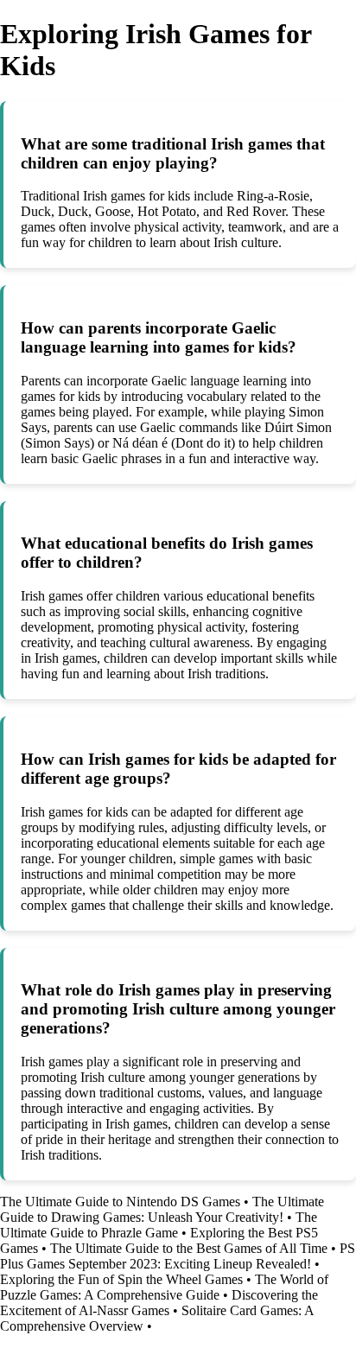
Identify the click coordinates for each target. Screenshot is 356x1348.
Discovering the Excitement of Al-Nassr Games (159, 1303)
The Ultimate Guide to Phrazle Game (158, 1225)
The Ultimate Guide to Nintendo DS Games (120, 1201)
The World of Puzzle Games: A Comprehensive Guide (164, 1287)
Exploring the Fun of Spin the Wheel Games (121, 1279)
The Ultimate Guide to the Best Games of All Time (188, 1248)
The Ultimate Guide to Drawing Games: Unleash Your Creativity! (162, 1209)
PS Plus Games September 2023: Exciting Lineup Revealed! (177, 1256)
